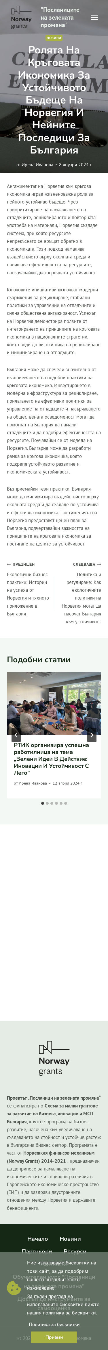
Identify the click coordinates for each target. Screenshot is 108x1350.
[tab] (42, 803)
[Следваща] (91, 735)
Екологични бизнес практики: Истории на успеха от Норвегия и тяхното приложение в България (28, 589)
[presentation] (54, 703)
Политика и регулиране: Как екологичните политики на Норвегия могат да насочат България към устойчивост (81, 593)
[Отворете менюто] (94, 17)
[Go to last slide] (16, 735)
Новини (54, 38)
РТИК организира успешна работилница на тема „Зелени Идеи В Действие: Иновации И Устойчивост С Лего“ (51, 759)
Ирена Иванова (37, 164)
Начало (37, 1239)
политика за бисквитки (69, 1313)
